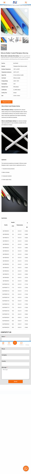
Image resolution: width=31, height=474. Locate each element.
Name (3, 336)
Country (4, 361)
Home (1, 5)
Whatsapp (27, 344)
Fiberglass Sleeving (7, 5)
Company (4, 355)
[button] (4, 2)
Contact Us (21, 344)
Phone (3, 349)
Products (9, 344)
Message (4, 367)
